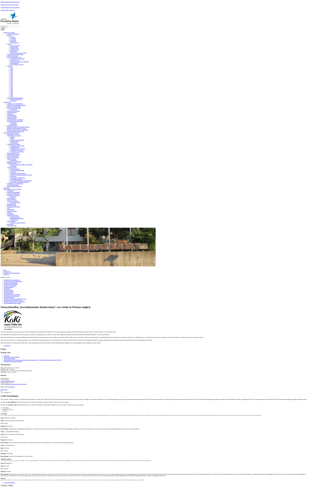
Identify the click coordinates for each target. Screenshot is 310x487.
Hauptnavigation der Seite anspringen (10, 2)
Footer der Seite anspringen (8, 10)
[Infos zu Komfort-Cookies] (8, 411)
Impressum (6, 355)
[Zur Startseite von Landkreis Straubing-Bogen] (12, 23)
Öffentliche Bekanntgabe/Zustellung (13, 361)
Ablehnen (10, 485)
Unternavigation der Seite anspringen (10, 7)
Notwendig (5, 407)
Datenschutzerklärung (9, 358)
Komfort (5, 411)
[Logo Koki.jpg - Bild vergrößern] (13, 327)
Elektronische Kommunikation (11, 357)
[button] (9, 32)
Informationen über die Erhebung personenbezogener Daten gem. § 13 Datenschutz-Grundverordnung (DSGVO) (33, 360)
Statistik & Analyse (7, 409)
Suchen (2, 26)
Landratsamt (7, 345)
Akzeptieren (4, 485)
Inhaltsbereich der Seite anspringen (9, 4)
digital (11, 387)
